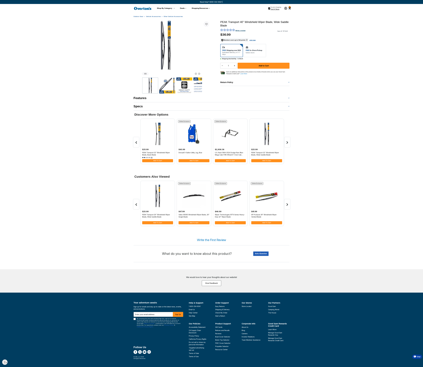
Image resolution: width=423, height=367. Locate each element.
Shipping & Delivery (222, 309)
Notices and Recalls (222, 330)
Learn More (272, 329)
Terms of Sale (194, 353)
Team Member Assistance (251, 340)
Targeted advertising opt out (196, 349)
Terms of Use (194, 356)
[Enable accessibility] (4, 362)
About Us (245, 327)
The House (272, 313)
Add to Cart (263, 66)
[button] (165, 8)
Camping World (273, 309)
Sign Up (178, 314)
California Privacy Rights (197, 339)
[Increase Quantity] (235, 66)
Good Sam (272, 306)
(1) (151, 157)
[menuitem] (165, 8)
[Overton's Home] (143, 8)
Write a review (240, 30)
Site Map (192, 316)
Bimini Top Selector (222, 340)
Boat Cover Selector (222, 337)
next (287, 142)
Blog (243, 330)
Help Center (193, 313)
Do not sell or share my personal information (197, 343)
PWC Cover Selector (222, 343)
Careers (245, 333)
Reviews (218, 333)
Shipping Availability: (229, 59)
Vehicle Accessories (153, 16)
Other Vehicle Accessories (173, 16)
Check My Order (221, 313)
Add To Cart (157, 160)
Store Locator (247, 306)
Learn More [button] (243, 74)
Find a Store (274, 9)
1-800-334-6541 (194, 306)
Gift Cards (218, 327)
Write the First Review (211, 240)
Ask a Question (261, 253)
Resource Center (221, 349)
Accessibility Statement (197, 327)
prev (136, 142)
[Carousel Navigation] (187, 73)
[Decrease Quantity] (221, 66)
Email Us (192, 309)
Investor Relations (248, 337)
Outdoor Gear (138, 16)
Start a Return (220, 316)
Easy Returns (220, 306)
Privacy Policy (194, 336)
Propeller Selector (222, 346)
